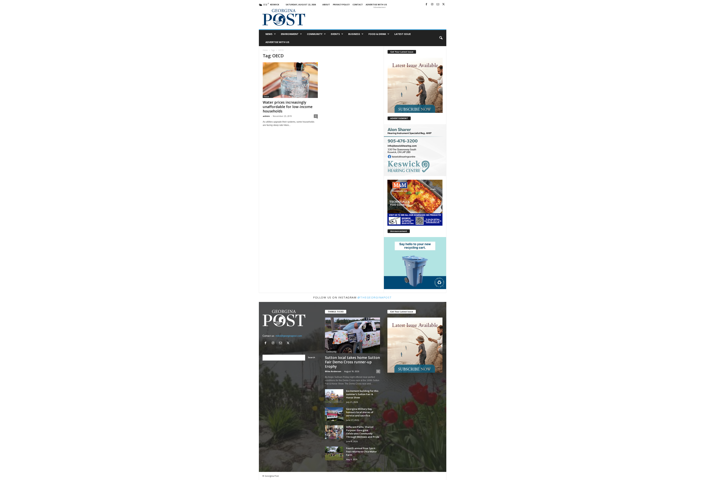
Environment (290, 34)
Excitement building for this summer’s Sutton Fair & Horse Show (362, 394)
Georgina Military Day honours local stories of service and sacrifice (359, 412)
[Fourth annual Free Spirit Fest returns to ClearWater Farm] (334, 453)
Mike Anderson (333, 371)
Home (265, 50)
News (268, 34)
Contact (357, 4)
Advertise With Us (376, 4)
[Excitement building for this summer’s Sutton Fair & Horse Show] (334, 396)
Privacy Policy (341, 4)
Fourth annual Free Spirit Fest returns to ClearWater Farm (361, 451)
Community (314, 34)
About (326, 4)
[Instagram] (432, 4)
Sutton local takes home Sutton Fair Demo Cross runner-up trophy (352, 362)
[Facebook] (426, 4)
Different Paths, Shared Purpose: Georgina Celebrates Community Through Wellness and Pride (362, 431)
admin (266, 116)
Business (354, 34)
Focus (266, 96)
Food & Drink (377, 34)
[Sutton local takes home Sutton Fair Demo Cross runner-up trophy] (352, 335)
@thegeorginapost (374, 297)
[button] (441, 38)
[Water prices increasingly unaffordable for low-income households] (290, 80)
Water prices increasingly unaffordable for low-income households (287, 107)
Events (335, 34)
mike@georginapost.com (289, 335)
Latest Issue (402, 34)
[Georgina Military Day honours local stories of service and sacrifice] (334, 414)
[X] (443, 4)
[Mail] (438, 4)
